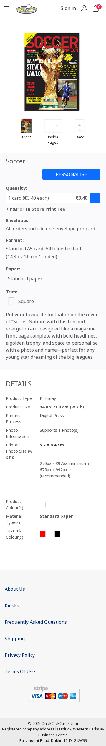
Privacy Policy (20, 655)
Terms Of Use (20, 671)
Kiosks (12, 605)
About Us (15, 589)
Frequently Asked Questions (36, 622)
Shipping (15, 638)
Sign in (68, 8)
